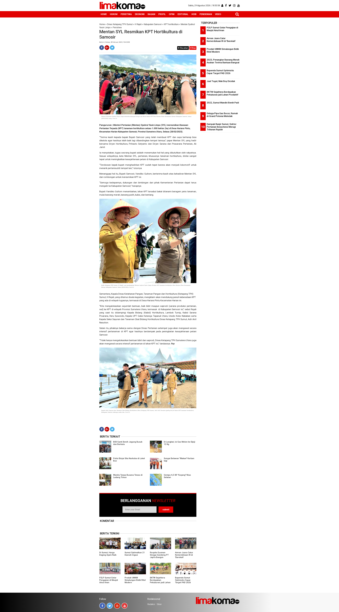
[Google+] (107, 47)
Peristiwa (117, 27)
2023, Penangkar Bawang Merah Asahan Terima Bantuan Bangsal (223, 61)
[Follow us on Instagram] (117, 606)
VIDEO (218, 14)
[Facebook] (101, 47)
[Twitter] (112, 47)
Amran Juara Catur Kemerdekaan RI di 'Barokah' (184, 555)
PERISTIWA (126, 14)
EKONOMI (139, 14)
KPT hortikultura (171, 24)
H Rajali (138, 24)
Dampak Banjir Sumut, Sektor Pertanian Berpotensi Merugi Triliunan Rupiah (221, 127)
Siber (159, 604)
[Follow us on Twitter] (110, 606)
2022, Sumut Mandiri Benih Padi (223, 102)
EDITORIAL (183, 14)
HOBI (193, 14)
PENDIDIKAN (206, 14)
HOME (104, 14)
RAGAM (151, 14)
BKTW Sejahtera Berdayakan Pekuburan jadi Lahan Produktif (160, 581)
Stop (193, 48)
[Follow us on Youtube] (125, 606)
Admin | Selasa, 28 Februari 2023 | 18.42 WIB (114, 42)
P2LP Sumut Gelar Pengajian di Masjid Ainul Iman (108, 580)
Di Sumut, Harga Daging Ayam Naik (107, 553)
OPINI (171, 14)
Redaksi (151, 604)
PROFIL (162, 14)
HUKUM (113, 14)
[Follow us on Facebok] (102, 606)
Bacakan (184, 48)
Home (102, 24)
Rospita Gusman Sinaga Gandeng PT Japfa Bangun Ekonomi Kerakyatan (159, 556)
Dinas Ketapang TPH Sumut (120, 24)
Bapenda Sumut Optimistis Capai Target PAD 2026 (183, 580)
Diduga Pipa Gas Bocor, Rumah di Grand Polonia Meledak (222, 114)
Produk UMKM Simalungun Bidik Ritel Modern (135, 580)
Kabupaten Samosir (153, 24)
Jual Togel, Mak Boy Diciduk (221, 81)
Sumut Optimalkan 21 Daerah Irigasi (135, 553)
